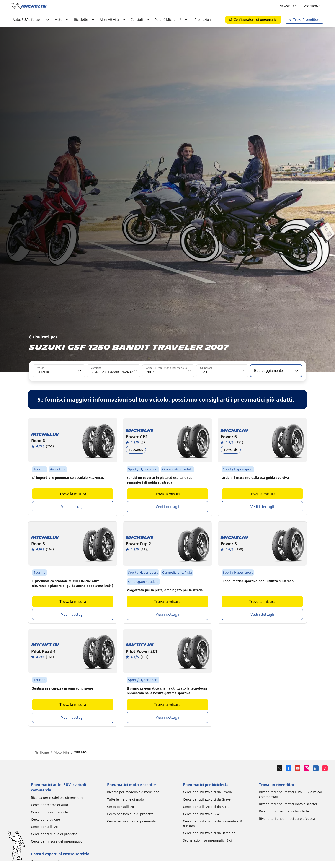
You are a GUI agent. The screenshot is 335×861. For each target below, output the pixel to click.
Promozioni (203, 19)
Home (44, 752)
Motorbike (61, 752)
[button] (79, 370)
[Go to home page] (29, 6)
